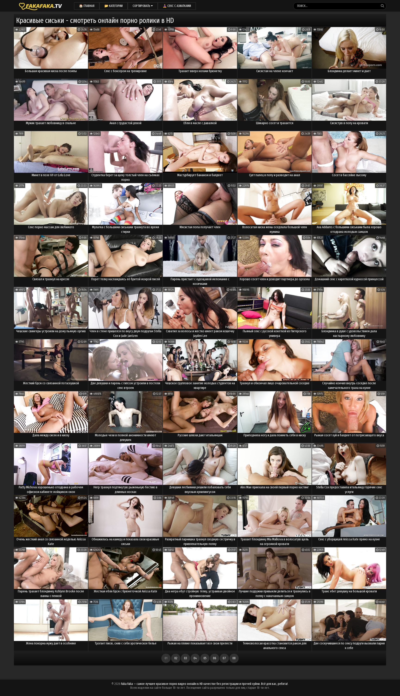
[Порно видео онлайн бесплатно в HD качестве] (40, 5)
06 (214, 658)
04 (195, 658)
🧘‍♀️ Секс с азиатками (177, 6)
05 (204, 658)
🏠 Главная (86, 6)
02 (175, 658)
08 (234, 658)
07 (224, 658)
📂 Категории (113, 6)
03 (185, 658)
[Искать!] (382, 5)
